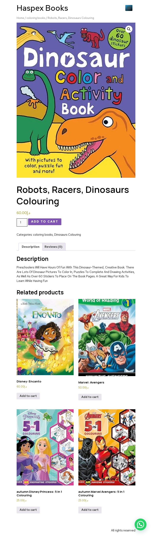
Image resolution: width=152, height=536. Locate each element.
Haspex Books (42, 8)
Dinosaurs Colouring (67, 235)
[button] (128, 29)
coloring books (36, 18)
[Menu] (128, 8)
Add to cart (44, 222)
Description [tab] (30, 247)
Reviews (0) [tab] (53, 247)
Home (20, 18)
